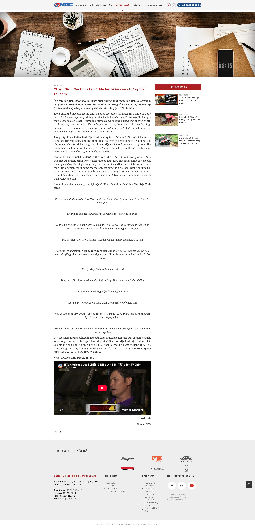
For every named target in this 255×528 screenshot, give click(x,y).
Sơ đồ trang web (176, 499)
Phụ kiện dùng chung (151, 503)
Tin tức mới (112, 488)
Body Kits (149, 494)
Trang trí (148, 491)
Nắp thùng (150, 483)
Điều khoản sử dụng (178, 497)
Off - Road (149, 486)
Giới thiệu (111, 483)
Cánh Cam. (154, 524)
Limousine (149, 488)
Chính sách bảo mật (178, 495)
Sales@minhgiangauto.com (73, 498)
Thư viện (110, 486)
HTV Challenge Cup (116, 491)
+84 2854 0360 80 (74, 490)
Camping (149, 497)
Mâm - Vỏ (149, 499)
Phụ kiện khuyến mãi (152, 509)
